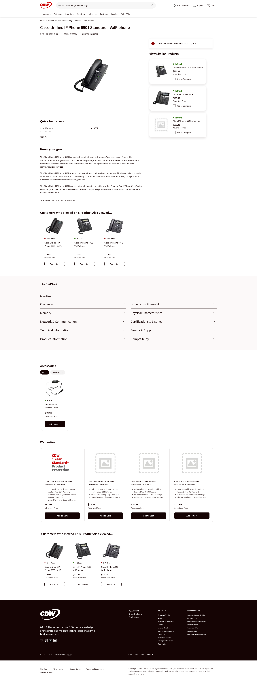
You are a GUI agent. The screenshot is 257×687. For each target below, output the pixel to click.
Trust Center (162, 644)
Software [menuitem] (58, 14)
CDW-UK (150, 655)
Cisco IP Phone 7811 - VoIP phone (188, 67)
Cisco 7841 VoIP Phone (183, 94)
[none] (46, 14)
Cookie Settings (46, 672)
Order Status (134, 614)
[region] (128, 244)
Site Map (43, 669)
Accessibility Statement (166, 621)
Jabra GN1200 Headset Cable (51, 406)
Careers (160, 625)
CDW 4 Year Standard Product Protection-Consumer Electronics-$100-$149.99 (144, 483)
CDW (130, 655)
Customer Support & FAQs (196, 615)
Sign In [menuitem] (200, 5)
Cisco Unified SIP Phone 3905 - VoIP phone (52, 569)
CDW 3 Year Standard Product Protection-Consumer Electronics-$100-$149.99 (101, 483)
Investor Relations (164, 628)
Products (132, 617)
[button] (211, 5)
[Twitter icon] (50, 641)
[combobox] (102, 5)
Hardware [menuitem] (46, 14)
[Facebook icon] (41, 641)
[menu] (181, 5)
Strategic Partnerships (165, 641)
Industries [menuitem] (92, 14)
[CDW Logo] (46, 5)
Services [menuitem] (81, 14)
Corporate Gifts (192, 628)
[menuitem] (174, 5)
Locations (161, 634)
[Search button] (152, 5)
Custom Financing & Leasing (196, 621)
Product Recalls (192, 625)
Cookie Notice (75, 669)
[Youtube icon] (54, 641)
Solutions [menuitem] (69, 14)
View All (43, 136)
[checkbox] (174, 79)
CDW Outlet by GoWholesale (196, 634)
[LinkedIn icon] (46, 641)
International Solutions (166, 631)
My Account (133, 610)
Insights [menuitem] (114, 14)
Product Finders (192, 631)
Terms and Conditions (95, 669)
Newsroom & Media (164, 638)
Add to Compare (184, 79)
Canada (142, 655)
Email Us (70, 655)
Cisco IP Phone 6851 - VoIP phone (111, 568)
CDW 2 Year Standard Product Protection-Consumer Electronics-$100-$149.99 (187, 483)
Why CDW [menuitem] (125, 14)
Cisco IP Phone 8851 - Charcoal (186, 121)
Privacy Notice (58, 669)
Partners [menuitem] (104, 14)
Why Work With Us (164, 615)
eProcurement (192, 618)
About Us (161, 618)
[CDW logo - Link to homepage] (46, 5)
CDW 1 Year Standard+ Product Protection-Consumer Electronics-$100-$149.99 (58, 483)
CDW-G (136, 655)
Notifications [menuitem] (183, 5)
